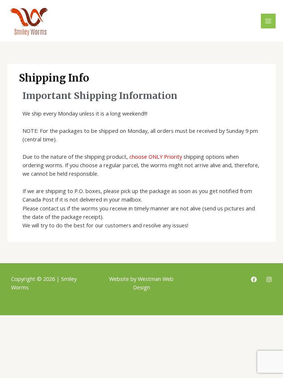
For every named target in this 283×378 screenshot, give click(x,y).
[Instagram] (269, 279)
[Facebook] (254, 279)
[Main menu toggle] (268, 21)
